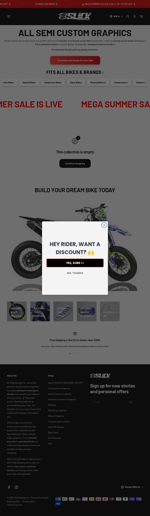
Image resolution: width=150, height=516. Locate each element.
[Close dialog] (104, 225)
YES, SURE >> (75, 263)
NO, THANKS (75, 273)
